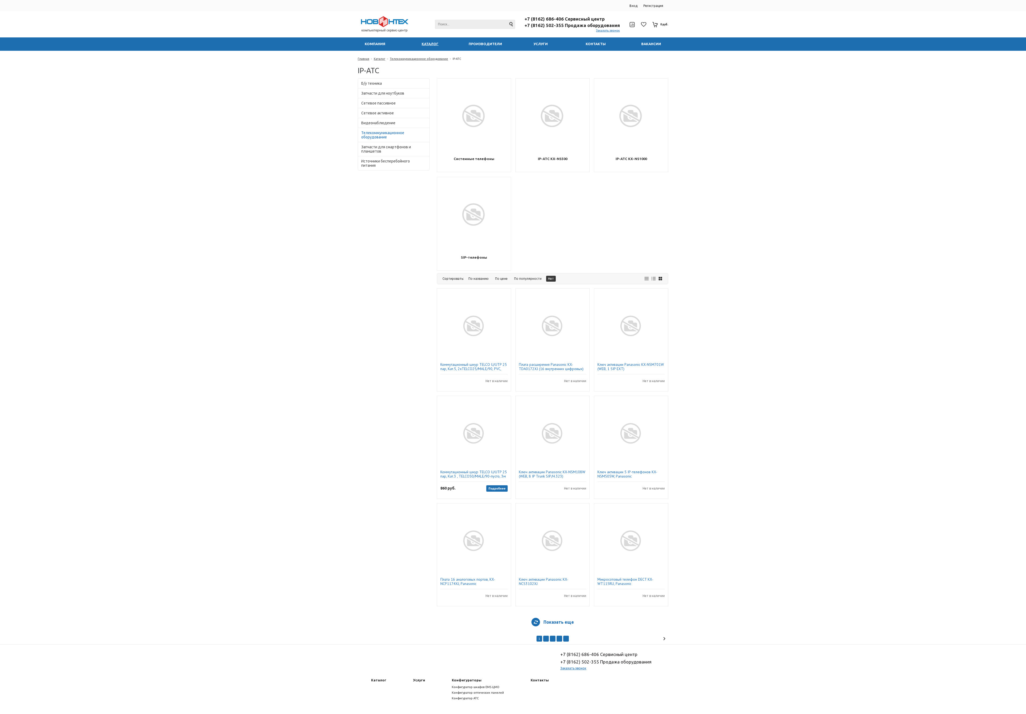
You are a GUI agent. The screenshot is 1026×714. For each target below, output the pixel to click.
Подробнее (497, 488)
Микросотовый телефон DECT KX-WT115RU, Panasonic (625, 581)
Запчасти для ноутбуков (382, 93)
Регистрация (653, 5)
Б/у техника (371, 83)
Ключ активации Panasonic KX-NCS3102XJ (543, 581)
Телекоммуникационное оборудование (419, 58)
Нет (551, 278)
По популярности (528, 278)
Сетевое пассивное (378, 103)
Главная (363, 58)
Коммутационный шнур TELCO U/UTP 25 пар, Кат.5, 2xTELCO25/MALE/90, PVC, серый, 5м (473, 366)
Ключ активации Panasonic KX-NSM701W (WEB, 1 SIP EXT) (630, 366)
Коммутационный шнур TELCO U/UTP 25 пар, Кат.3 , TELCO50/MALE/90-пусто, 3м (473, 474)
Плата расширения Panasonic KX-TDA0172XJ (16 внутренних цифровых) (551, 366)
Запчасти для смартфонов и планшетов (386, 149)
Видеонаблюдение (378, 123)
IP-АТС (457, 58)
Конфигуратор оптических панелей (478, 692)
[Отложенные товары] (643, 24)
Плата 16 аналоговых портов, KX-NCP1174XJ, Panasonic (467, 581)
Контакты (540, 680)
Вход (633, 5)
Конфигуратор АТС (465, 698)
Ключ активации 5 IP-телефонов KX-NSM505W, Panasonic (627, 474)
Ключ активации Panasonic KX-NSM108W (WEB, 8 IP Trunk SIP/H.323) (552, 474)
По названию (478, 278)
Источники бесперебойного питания (385, 163)
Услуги (419, 680)
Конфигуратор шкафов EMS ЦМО (475, 687)
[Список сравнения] (632, 24)
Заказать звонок (608, 30)
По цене (501, 278)
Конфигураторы (466, 680)
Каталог (379, 58)
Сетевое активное (377, 113)
